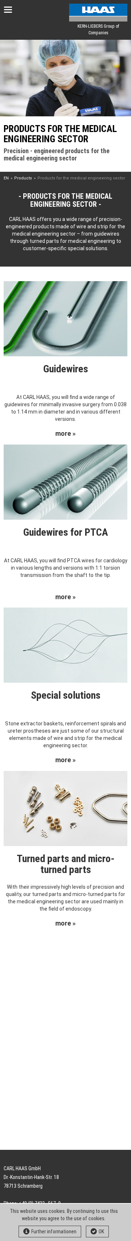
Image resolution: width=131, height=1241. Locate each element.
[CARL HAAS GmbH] (98, 13)
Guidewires (65, 369)
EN (6, 178)
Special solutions (65, 695)
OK (101, 1231)
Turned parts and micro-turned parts (66, 864)
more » (65, 433)
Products (23, 178)
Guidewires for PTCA (65, 532)
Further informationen (53, 1231)
